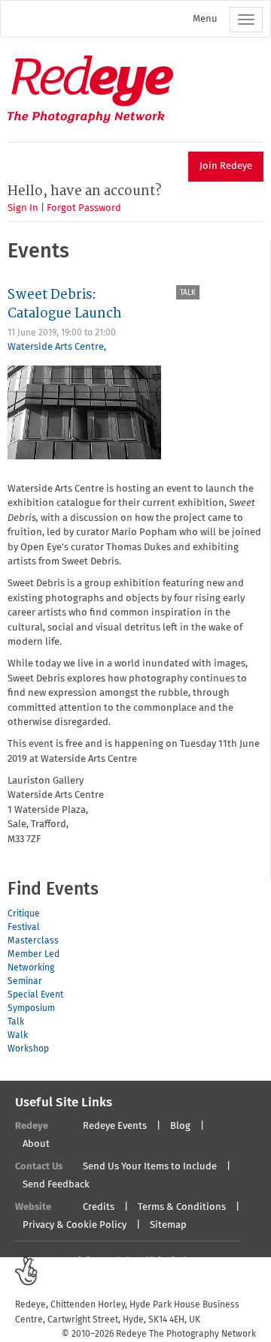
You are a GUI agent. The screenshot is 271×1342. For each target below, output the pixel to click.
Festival (24, 927)
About (36, 1144)
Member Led (33, 954)
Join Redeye (225, 166)
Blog (180, 1126)
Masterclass (33, 941)
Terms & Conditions (182, 1207)
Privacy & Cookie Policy (74, 1225)
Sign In (23, 208)
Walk (18, 1035)
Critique (24, 914)
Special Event (35, 995)
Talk (188, 292)
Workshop (28, 1049)
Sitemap (168, 1225)
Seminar (25, 981)
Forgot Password (84, 208)
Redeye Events (115, 1126)
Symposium (31, 1008)
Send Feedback (56, 1185)
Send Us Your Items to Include (150, 1167)
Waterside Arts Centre (56, 347)
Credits (98, 1207)
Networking (31, 968)
